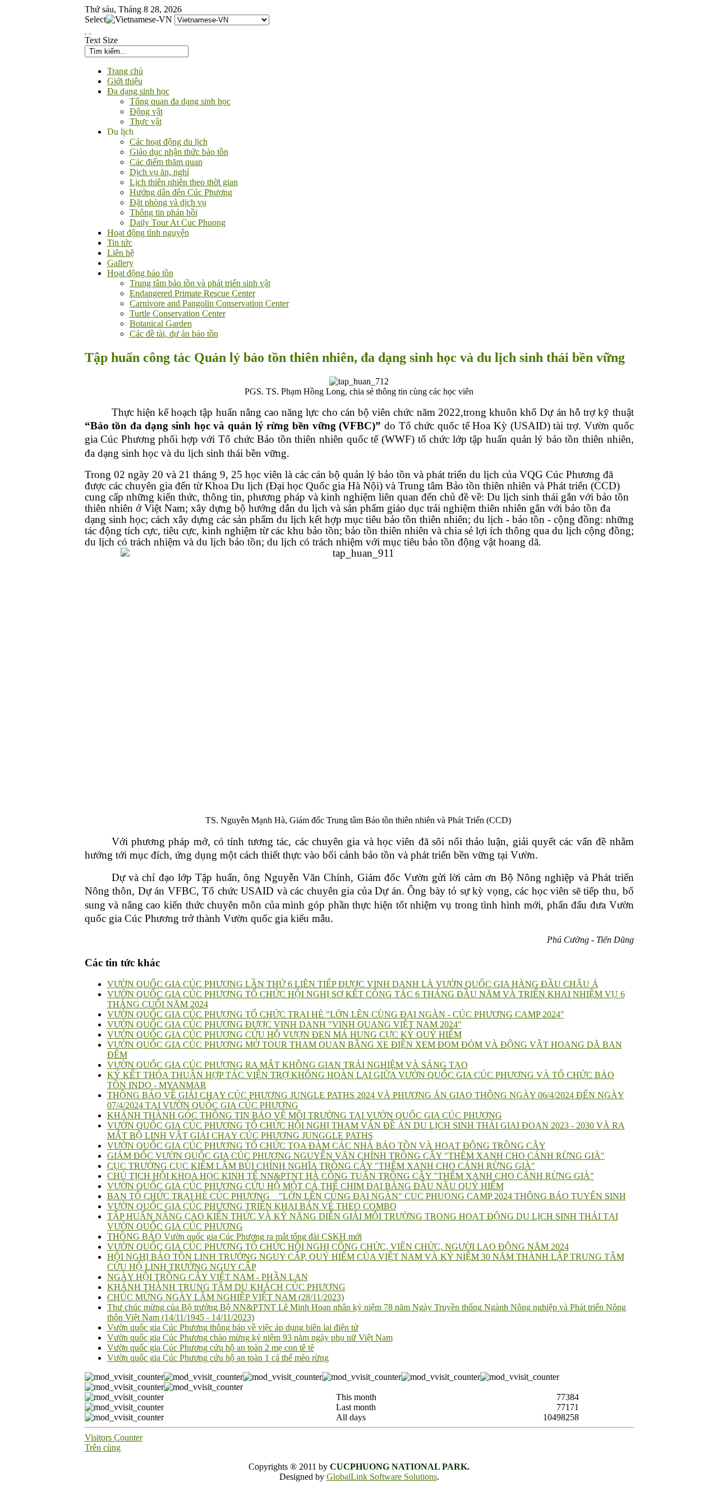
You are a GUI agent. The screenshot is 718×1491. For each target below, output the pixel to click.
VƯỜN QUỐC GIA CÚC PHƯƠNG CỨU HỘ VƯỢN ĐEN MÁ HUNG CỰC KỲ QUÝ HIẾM (284, 1034)
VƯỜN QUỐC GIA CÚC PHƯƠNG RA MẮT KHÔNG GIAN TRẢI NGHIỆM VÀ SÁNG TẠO (287, 1065)
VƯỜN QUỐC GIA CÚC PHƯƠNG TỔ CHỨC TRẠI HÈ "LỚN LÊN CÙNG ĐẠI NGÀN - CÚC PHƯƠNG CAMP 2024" (335, 1014)
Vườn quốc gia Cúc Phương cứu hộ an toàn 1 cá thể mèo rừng (218, 1357)
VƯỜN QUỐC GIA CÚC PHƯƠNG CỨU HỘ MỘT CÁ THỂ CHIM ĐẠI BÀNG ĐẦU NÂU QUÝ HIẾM (305, 1186)
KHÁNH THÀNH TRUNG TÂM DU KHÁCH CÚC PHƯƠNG (226, 1287)
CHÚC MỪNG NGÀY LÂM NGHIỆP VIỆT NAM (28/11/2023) (225, 1297)
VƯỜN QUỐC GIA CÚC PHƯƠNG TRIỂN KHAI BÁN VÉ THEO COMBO (252, 1206)
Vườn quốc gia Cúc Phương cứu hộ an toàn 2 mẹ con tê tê (210, 1347)
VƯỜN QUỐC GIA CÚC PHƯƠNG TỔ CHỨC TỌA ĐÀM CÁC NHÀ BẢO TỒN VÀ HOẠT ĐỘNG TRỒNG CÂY (326, 1145)
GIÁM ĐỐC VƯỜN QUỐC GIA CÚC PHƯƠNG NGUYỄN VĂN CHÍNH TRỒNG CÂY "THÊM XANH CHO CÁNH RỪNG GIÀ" (356, 1155)
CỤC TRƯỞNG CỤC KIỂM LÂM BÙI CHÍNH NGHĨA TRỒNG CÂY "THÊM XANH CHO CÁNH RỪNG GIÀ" (321, 1166)
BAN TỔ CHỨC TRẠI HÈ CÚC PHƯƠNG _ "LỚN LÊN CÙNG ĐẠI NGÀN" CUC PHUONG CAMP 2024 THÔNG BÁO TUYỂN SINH (366, 1196)
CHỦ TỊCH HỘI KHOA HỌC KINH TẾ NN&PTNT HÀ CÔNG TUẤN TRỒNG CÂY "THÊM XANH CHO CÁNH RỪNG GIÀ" (350, 1176)
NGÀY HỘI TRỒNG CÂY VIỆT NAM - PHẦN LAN (207, 1277)
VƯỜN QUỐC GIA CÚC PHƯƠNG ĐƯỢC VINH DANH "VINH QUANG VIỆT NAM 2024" (284, 1024)
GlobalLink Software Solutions (381, 1476)
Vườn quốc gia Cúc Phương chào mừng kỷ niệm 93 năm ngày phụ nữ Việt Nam (250, 1337)
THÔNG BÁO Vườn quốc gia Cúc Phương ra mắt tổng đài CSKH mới (234, 1236)
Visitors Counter (113, 1437)
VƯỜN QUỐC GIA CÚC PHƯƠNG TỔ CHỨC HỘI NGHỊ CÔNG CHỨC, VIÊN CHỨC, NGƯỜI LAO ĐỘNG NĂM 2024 (338, 1246)
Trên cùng (103, 1447)
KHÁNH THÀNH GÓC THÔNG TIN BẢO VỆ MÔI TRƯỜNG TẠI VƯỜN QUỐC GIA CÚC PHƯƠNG (304, 1115)
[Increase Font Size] (86, 30)
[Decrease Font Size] (90, 30)
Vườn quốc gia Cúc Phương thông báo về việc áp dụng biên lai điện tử (232, 1327)
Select (95, 19)
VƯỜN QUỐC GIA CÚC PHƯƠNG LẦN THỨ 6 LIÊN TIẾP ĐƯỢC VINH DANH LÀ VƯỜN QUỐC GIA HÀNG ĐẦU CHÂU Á (353, 984)
